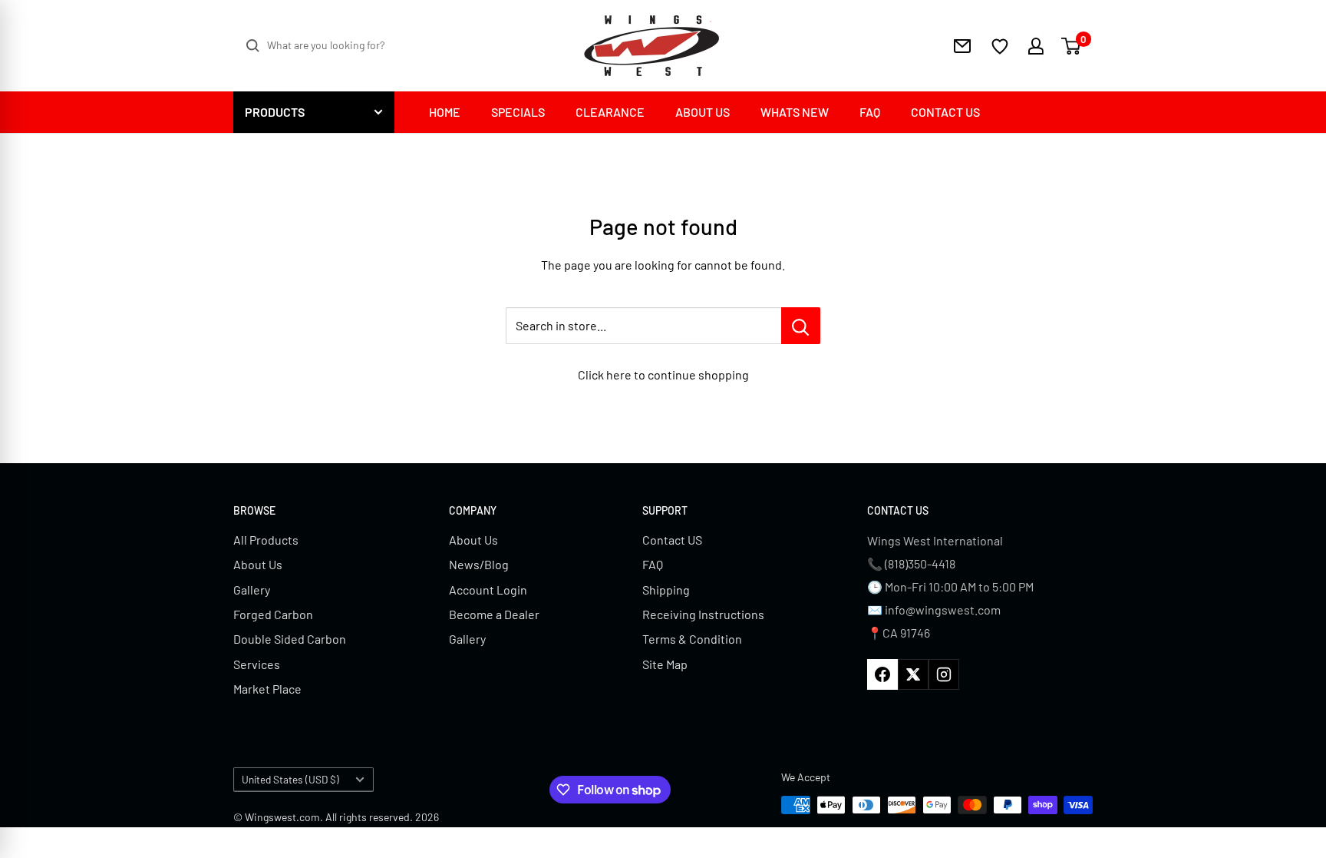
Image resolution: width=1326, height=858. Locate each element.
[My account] (1026, 46)
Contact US (672, 539)
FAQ (869, 111)
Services (256, 664)
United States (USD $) (290, 779)
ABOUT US (702, 111)
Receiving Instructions (703, 614)
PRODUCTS (275, 111)
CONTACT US (945, 111)
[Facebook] (882, 674)
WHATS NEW (794, 111)
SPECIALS (518, 111)
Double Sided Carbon (289, 638)
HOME (444, 111)
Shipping (666, 589)
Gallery (251, 589)
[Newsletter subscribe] (962, 46)
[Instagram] (944, 674)
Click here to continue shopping (663, 374)
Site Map (665, 664)
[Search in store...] (800, 325)
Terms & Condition (692, 638)
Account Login (488, 589)
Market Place (267, 688)
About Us (257, 564)
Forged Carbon (273, 614)
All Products (266, 539)
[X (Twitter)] (913, 674)
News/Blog (479, 564)
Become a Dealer (494, 614)
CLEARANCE (610, 111)
